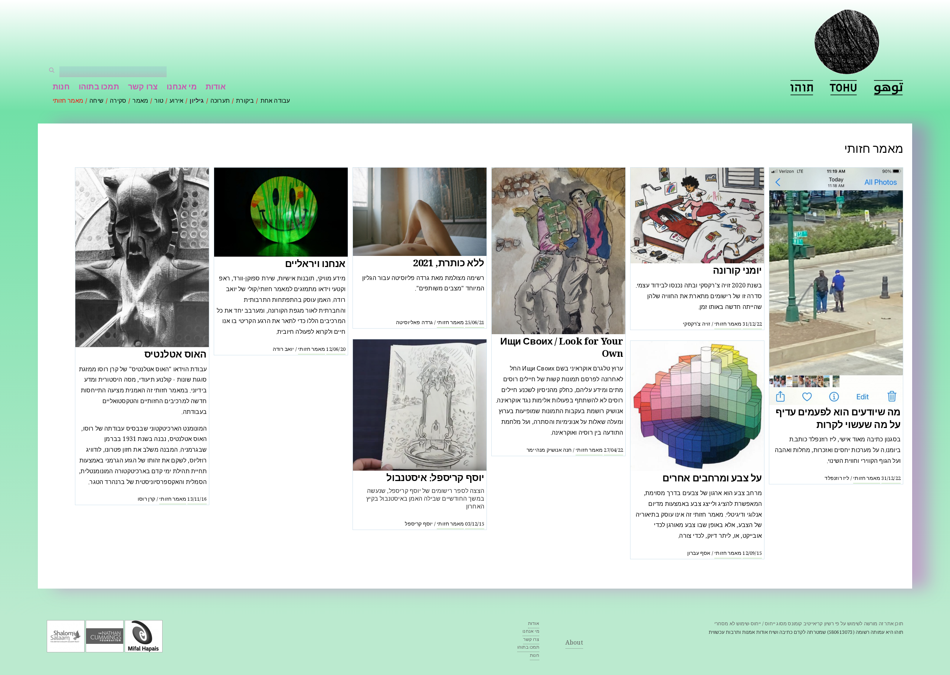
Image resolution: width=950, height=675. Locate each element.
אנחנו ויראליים (315, 265)
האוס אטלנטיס (175, 355)
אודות (216, 87)
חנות (61, 87)
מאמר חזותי (68, 101)
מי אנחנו (182, 87)
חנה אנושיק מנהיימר (549, 450)
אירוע (176, 101)
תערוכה (220, 101)
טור (158, 101)
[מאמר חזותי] (801, 87)
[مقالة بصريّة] (888, 87)
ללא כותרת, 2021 (448, 264)
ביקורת (245, 101)
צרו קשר (143, 87)
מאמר (140, 101)
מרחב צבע (748, 494)
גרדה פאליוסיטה (414, 323)
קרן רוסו (146, 499)
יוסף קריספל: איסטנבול (435, 479)
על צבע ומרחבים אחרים (712, 479)
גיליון (197, 101)
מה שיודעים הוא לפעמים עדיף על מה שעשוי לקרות (838, 419)
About (574, 643)
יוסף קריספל (419, 524)
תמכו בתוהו (99, 87)
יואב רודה (283, 349)
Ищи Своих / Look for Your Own (561, 349)
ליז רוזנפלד (837, 478)
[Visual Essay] (843, 87)
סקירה (118, 101)
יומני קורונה (737, 272)
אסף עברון (699, 553)
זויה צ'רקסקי (696, 324)
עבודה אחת (275, 101)
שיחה (96, 101)
